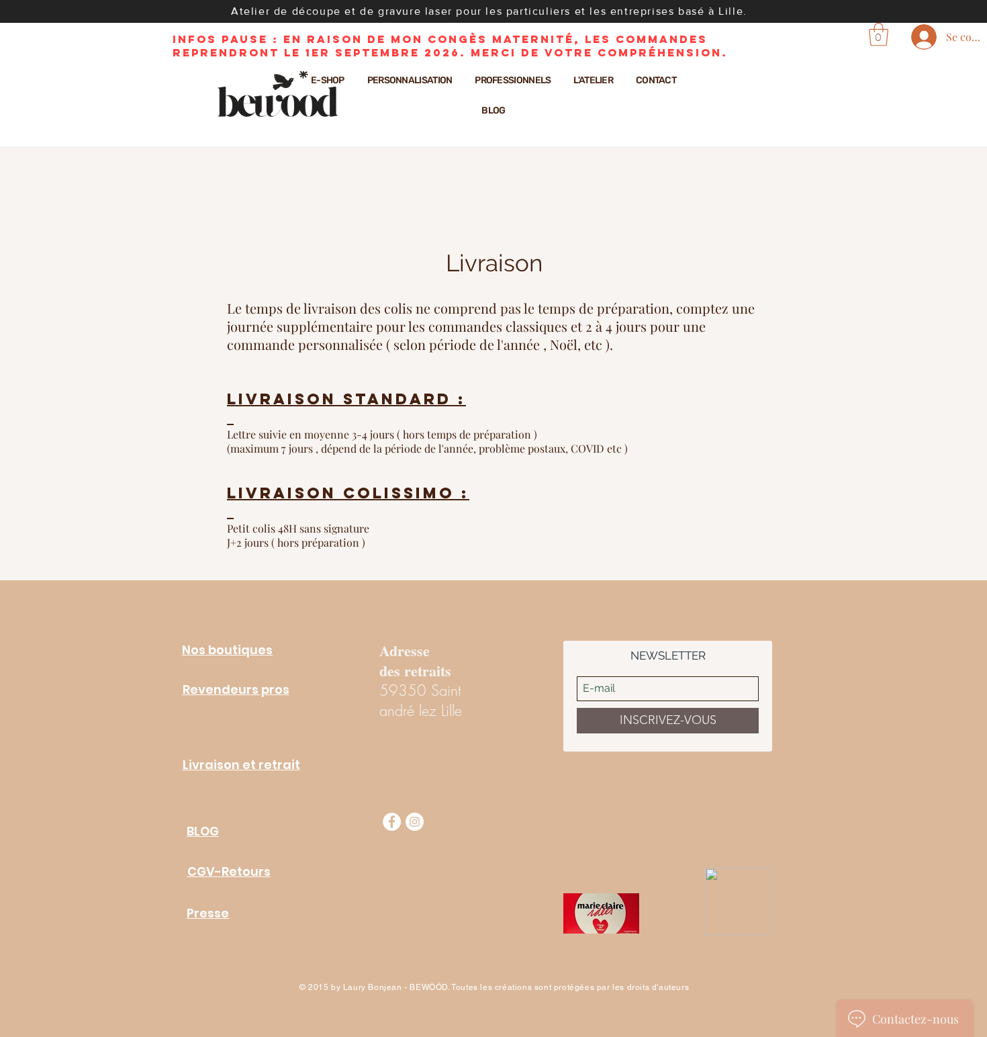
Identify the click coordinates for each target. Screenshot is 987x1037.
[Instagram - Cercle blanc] (415, 822)
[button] (878, 34)
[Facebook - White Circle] (392, 822)
